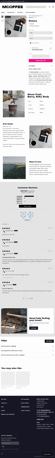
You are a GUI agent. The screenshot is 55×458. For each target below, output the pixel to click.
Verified (27, 220)
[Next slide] (24, 25)
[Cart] (52, 7)
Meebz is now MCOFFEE (7, 414)
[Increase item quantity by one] (51, 56)
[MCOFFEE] (12, 7)
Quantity (30, 53)
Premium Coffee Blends (35, 15)
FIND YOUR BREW (30, 12)
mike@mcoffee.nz (44, 416)
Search (3, 410)
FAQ (2, 407)
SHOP (2, 12)
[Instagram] (2, 454)
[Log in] (49, 7)
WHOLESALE (10, 12)
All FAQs (49, 341)
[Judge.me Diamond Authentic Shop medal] (23, 214)
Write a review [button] (27, 206)
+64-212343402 (42, 414)
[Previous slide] (7, 25)
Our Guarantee (25, 399)
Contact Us (4, 403)
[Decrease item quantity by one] (30, 56)
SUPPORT (20, 12)
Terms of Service (25, 410)
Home (30, 15)
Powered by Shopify (37, 456)
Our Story (3, 399)
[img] (6, 228)
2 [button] (25, 298)
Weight (31, 30)
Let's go (33, 328)
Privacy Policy (25, 403)
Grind (31, 35)
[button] (41, 60)
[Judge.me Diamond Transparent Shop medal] (30, 214)
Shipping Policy (25, 407)
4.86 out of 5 (31, 191)
